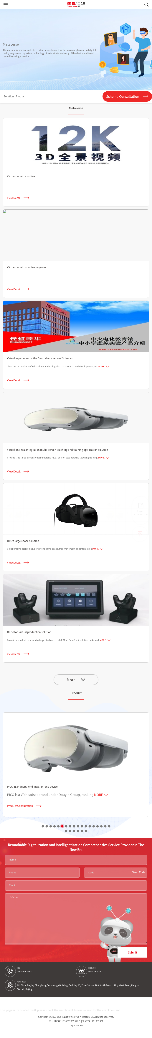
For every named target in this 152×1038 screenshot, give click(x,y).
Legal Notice (76, 1025)
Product (20, 96)
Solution (9, 96)
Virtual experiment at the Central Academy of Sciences (40, 358)
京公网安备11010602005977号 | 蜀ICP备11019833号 (76, 1021)
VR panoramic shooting (21, 176)
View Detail (14, 198)
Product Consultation (20, 806)
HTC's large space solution (23, 541)
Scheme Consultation (122, 96)
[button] (43, 826)
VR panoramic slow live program (26, 267)
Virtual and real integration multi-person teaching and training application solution (57, 449)
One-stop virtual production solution (29, 632)
